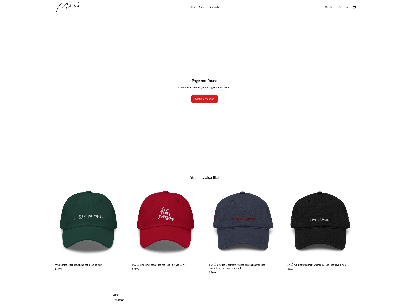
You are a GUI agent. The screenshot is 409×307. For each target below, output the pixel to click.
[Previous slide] (56, 221)
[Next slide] (121, 221)
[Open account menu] (347, 7)
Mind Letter (118, 299)
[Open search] (340, 7)
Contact (116, 294)
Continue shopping (204, 99)
